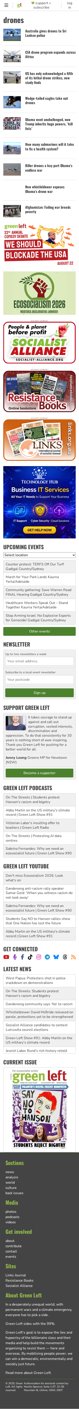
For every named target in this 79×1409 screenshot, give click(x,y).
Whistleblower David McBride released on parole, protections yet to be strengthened (39, 1002)
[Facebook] (22, 957)
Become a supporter (39, 773)
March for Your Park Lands (26, 577)
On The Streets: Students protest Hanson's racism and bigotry (32, 981)
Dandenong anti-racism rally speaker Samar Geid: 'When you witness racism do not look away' (39, 893)
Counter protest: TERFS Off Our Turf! (35, 564)
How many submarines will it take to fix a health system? (49, 146)
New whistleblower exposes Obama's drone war (45, 189)
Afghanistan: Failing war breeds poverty (48, 209)
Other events (39, 631)
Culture (11, 1187)
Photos (10, 1211)
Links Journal (15, 1275)
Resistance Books (19, 1280)
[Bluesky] (56, 957)
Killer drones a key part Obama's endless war (48, 168)
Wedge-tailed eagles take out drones (46, 100)
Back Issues (14, 1193)
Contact (11, 1251)
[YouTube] (6, 957)
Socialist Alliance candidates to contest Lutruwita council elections (37, 1015)
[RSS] (73, 957)
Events (10, 1256)
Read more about (28, 1372)
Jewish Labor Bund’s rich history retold (36, 1038)
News (9, 1172)
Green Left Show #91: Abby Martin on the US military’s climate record (39, 1027)
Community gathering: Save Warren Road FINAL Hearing (38, 592)
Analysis (11, 1177)
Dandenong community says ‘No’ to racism (39, 991)
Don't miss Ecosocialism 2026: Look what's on (34, 878)
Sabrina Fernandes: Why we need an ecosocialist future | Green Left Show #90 (39, 851)
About (9, 1240)
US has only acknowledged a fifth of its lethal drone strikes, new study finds (49, 78)
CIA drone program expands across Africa (50, 54)
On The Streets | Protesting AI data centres (33, 838)
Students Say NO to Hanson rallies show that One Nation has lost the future (38, 921)
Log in (69, 5)
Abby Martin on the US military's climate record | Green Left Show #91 (38, 812)
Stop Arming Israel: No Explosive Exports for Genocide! (38, 618)
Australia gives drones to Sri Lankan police (45, 33)
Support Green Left (26, 707)
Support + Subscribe (42, 5)
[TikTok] (30, 957)
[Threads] (65, 957)
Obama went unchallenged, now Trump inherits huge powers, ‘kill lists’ (49, 124)
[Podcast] (15, 957)
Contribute (13, 1246)
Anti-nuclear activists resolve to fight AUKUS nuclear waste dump (35, 1049)
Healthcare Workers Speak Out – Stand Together (37, 605)
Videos (10, 1222)
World (10, 1182)
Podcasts (12, 1217)
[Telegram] (47, 957)
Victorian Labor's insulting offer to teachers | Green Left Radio (32, 825)
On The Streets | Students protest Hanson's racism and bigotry (33, 799)
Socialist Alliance (19, 1285)
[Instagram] (38, 957)
